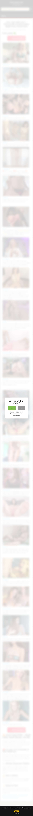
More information (16, 813)
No (21, 408)
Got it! (16, 811)
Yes (12, 408)
